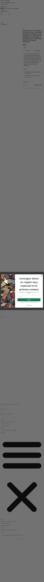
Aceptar (29, 299)
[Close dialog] (42, 276)
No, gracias (29, 305)
